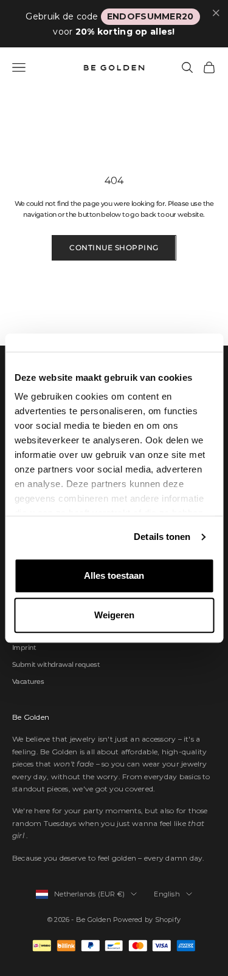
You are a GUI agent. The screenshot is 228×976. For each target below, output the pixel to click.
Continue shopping (113, 247)
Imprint (24, 647)
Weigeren (114, 615)
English (167, 894)
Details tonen (162, 536)
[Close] (216, 13)
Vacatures (28, 681)
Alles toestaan (114, 575)
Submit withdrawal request (56, 664)
